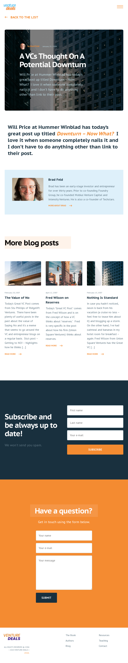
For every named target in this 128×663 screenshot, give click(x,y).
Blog (68, 645)
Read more (10, 354)
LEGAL (26, 653)
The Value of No (17, 298)
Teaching (103, 640)
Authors (70, 640)
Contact (103, 645)
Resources (104, 635)
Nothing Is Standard (102, 298)
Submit (46, 597)
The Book (71, 635)
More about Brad (57, 205)
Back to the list (24, 17)
